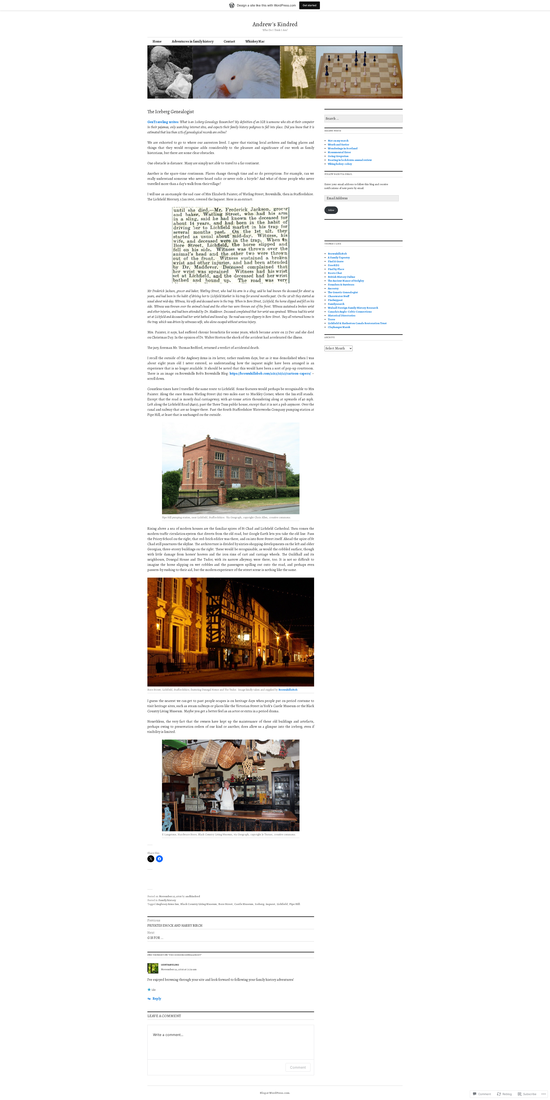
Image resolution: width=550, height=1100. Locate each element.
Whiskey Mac (254, 41)
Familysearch (336, 304)
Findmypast (335, 300)
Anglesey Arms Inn (167, 904)
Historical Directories (341, 315)
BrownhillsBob (287, 689)
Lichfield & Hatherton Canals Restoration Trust (357, 323)
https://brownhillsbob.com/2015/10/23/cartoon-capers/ (270, 373)
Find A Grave (336, 261)
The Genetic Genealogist (343, 292)
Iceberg (259, 904)
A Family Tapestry (339, 257)
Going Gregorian (338, 156)
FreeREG (333, 265)
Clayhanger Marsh (339, 327)
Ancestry (333, 288)
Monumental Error (339, 152)
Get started (309, 5)
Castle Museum (243, 904)
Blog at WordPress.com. (275, 1093)
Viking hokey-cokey (340, 164)
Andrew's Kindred (275, 24)
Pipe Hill (294, 904)
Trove (331, 319)
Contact (229, 41)
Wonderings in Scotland (343, 148)
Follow (331, 210)
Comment (298, 1067)
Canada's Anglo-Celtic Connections (350, 311)
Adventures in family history (192, 41)
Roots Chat (335, 273)
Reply (157, 998)
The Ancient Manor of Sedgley (346, 280)
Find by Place (336, 269)
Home (157, 41)
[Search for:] (363, 119)
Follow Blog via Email (338, 174)
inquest (270, 904)
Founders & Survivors (341, 284)
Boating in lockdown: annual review (350, 160)
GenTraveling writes (162, 122)
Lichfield (282, 904)
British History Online (341, 277)
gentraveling (170, 964)
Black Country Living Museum (198, 904)
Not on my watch (338, 140)
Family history (167, 900)
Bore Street (225, 904)
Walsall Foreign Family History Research (353, 308)
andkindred (192, 896)
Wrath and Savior (338, 144)
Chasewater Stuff (338, 296)
